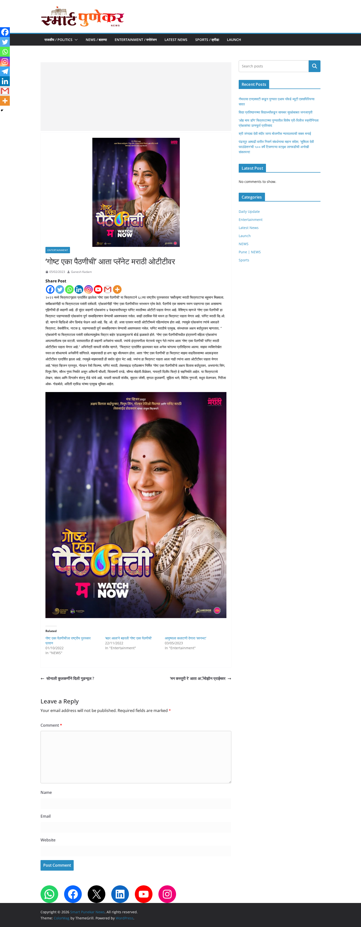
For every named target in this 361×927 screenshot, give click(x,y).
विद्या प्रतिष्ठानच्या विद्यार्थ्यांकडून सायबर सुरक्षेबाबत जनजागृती (275, 112)
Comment (51, 725)
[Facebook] (50, 289)
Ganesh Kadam (81, 272)
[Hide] (2, 110)
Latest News (176, 39)
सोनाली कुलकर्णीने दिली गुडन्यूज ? (70, 678)
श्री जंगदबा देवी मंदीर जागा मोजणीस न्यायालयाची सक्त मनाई (275, 133)
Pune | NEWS (250, 252)
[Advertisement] (136, 96)
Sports (244, 260)
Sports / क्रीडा (207, 39)
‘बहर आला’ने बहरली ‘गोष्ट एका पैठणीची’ (128, 638)
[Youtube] (98, 289)
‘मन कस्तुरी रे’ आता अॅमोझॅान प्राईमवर (197, 678)
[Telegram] (5, 71)
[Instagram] (88, 289)
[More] (117, 289)
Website (48, 840)
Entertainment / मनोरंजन (136, 39)
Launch (234, 39)
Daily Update (249, 211)
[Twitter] (60, 289)
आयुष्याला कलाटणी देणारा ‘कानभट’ (185, 638)
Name (46, 792)
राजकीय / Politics (58, 39)
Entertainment (57, 250)
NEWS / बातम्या (96, 39)
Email (46, 816)
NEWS (244, 243)
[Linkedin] (79, 289)
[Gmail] (107, 289)
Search (314, 66)
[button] (75, 39)
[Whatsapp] (69, 289)
